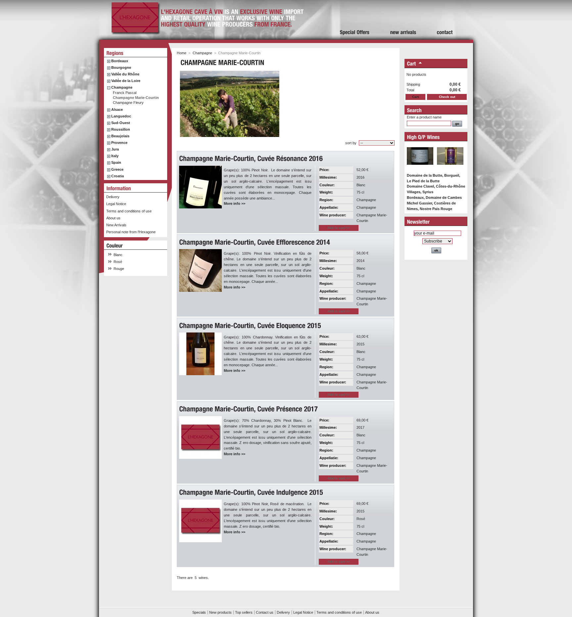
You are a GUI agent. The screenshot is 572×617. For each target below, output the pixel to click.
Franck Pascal (124, 93)
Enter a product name (424, 117)
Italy (115, 156)
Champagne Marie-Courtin (136, 98)
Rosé (118, 262)
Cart (415, 97)
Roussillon (120, 129)
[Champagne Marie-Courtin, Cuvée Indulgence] (252, 492)
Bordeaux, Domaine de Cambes (434, 197)
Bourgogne (121, 67)
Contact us (264, 612)
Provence (119, 143)
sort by (351, 143)
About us (113, 218)
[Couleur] (115, 245)
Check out (447, 97)
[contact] (445, 20)
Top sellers (244, 612)
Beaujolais (120, 136)
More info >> (234, 203)
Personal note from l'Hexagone (131, 232)
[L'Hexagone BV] (135, 32)
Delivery (112, 197)
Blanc (118, 255)
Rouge (119, 269)
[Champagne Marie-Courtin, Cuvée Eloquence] (251, 326)
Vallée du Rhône (125, 74)
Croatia (117, 176)
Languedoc (121, 116)
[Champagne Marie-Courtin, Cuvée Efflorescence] (255, 242)
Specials (199, 612)
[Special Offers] (355, 20)
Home (181, 53)
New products (220, 612)
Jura (115, 149)
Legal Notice (116, 204)
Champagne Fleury (128, 103)
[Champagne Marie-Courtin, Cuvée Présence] (249, 409)
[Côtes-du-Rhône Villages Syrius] (450, 168)
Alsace (117, 109)
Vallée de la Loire (125, 81)
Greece (117, 169)
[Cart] (411, 64)
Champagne (121, 87)
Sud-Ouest (120, 123)
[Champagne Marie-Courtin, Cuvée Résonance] (251, 158)
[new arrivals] (403, 20)
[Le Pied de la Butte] (420, 168)
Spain (116, 162)
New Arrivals (116, 225)
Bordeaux (119, 61)
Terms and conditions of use (129, 211)
